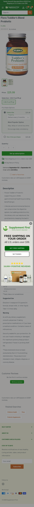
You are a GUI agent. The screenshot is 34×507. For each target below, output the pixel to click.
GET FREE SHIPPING (17, 248)
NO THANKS (17, 254)
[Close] (31, 223)
